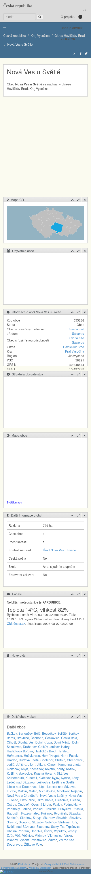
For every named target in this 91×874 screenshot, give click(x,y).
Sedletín (12, 817)
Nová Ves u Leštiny (53, 795)
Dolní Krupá (43, 742)
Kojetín (50, 769)
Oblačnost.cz (16, 623)
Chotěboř (46, 760)
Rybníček (60, 813)
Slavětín (62, 817)
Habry (65, 746)
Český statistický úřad (56, 864)
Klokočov (13, 769)
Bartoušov (25, 733)
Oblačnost (45, 867)
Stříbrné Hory (67, 822)
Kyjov (55, 777)
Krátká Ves (60, 773)
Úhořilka (36, 831)
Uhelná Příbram (18, 831)
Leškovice (43, 782)
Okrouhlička (45, 800)
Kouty (60, 769)
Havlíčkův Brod (73, 347)
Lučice (11, 791)
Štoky (55, 826)
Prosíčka (50, 809)
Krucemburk (15, 777)
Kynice (65, 777)
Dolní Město (62, 742)
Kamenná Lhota (69, 764)
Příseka (77, 809)
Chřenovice (75, 760)
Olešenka (61, 800)
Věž (17, 835)
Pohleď (38, 809)
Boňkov (73, 733)
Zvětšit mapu (14, 502)
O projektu (68, 16)
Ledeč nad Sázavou (21, 782)
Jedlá (10, 764)
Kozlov (70, 769)
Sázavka (75, 813)
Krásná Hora (43, 773)
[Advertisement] (45, 149)
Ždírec (52, 840)
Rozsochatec (30, 813)
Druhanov (29, 746)
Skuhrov (49, 817)
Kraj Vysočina (74, 351)
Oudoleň (24, 804)
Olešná (75, 800)
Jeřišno (21, 764)
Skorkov (25, 817)
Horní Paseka (70, 755)
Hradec (12, 760)
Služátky (38, 822)
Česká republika (17, 5)
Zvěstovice (38, 840)
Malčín (22, 791)
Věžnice (27, 835)
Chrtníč (60, 760)
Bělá (37, 733)
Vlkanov (12, 840)
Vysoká (24, 840)
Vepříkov (60, 831)
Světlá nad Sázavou (76, 331)
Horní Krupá (50, 755)
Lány (75, 777)
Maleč (33, 791)
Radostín (13, 813)
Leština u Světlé (63, 782)
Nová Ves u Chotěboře (22, 795)
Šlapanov (42, 826)
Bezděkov (49, 733)
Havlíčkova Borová (20, 751)
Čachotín (37, 738)
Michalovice (47, 791)
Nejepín (76, 791)
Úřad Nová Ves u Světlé (59, 550)
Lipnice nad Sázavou (61, 786)
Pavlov (57, 804)
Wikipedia (33, 867)
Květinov (44, 777)
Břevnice (23, 738)
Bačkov (12, 733)
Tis (62, 826)
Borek (11, 738)
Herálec (62, 751)
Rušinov (46, 813)
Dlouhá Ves (26, 742)
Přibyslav (64, 809)
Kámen (52, 764)
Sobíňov (51, 822)
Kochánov (36, 769)
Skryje (37, 817)
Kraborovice (23, 773)
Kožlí (10, 773)
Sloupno (24, 822)
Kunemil (31, 777)
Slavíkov (75, 817)
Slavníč (12, 822)
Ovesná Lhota (41, 804)
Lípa (42, 786)
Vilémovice (55, 835)
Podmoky (13, 809)
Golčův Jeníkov (48, 746)
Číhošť (11, 742)
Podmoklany (72, 804)
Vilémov (40, 835)
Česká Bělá (69, 738)
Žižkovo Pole (33, 844)
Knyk (24, 769)
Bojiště (62, 733)
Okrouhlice (27, 800)
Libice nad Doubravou (22, 786)
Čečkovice (52, 738)
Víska (68, 835)
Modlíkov (63, 791)
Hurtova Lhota (29, 760)
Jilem (31, 764)
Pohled (26, 809)
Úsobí (48, 831)
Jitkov (41, 764)
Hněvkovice (32, 755)
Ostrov (11, 804)
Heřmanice (14, 755)
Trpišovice (73, 826)
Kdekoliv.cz (24, 864)
